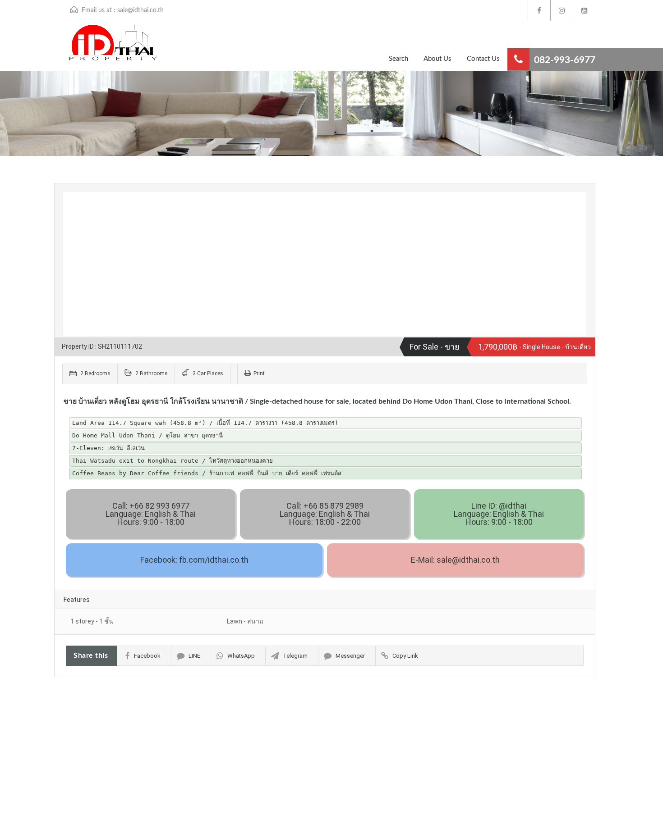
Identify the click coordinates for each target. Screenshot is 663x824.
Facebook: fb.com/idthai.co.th (194, 560)
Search (398, 58)
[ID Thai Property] (99, 47)
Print (259, 373)
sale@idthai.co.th (140, 10)
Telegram (295, 655)
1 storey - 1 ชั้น (91, 621)
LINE (194, 655)
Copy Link (405, 655)
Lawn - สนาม (245, 621)
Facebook (147, 655)
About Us (437, 58)
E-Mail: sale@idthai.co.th (455, 560)
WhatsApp (241, 655)
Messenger (350, 655)
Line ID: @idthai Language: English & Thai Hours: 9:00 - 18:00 (499, 514)
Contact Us (483, 58)
